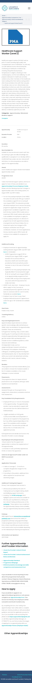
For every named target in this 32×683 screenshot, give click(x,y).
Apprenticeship (6, 19)
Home (3, 15)
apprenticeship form (17, 597)
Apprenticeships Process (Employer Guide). (15, 625)
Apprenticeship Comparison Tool (11, 17)
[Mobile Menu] (29, 8)
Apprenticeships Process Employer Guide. (15, 186)
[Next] (29, 19)
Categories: (5, 113)
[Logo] (10, 8)
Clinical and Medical (17, 19)
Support (4, 21)
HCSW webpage (17, 495)
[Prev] (26, 19)
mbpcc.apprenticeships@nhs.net (19, 617)
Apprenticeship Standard (11, 560)
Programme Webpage (10, 563)
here (4, 252)
